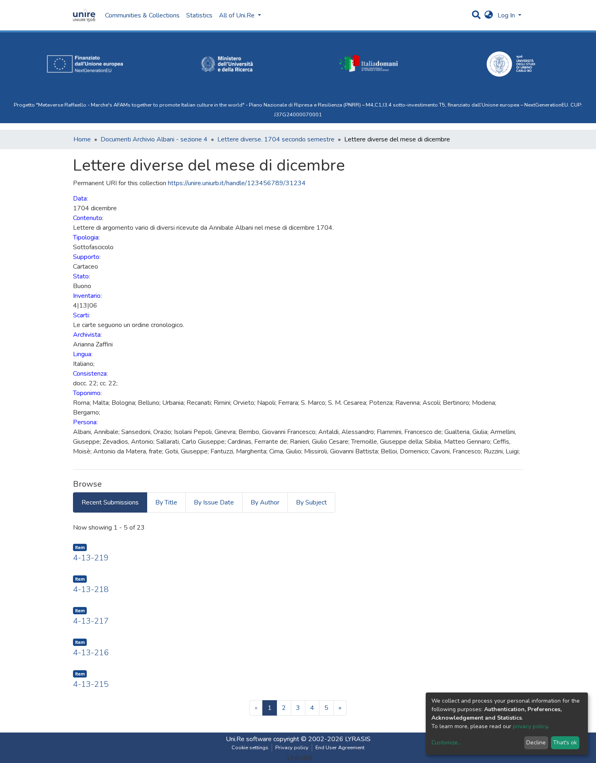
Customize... (446, 742)
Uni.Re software (249, 739)
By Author (265, 502)
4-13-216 (91, 652)
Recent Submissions (110, 502)
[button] (489, 15)
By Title (166, 502)
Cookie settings (250, 747)
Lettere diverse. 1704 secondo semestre (275, 139)
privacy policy (530, 726)
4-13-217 (91, 621)
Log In (507, 15)
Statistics (199, 15)
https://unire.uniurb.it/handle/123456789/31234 (237, 183)
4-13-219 (91, 557)
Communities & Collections (142, 15)
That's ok (565, 742)
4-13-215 (91, 684)
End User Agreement (339, 747)
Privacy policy (292, 747)
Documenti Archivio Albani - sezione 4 (154, 139)
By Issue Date (214, 502)
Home (82, 139)
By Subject (311, 502)
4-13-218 (91, 589)
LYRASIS (358, 739)
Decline (536, 742)
